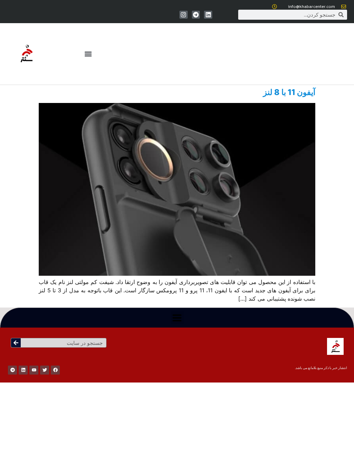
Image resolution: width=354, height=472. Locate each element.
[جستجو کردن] (16, 342)
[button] (88, 54)
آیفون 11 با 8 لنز (289, 92)
